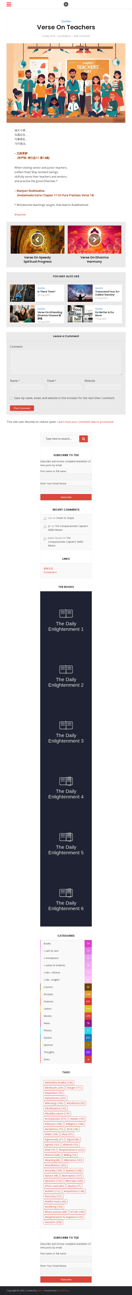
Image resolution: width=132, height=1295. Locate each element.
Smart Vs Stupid (65, 518)
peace (52, 1175)
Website (90, 381)
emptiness (55, 1129)
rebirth (53, 1191)
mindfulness (56, 1165)
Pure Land (55, 1186)
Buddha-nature (58, 1113)
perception (73, 1175)
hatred (71, 1144)
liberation (74, 1160)
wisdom (54, 1222)
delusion (54, 1123)
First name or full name (53, 471)
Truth (78, 1211)
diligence (76, 1123)
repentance (74, 1191)
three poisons (57, 1211)
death (78, 1118)
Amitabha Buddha (60, 1082)
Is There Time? (46, 291)
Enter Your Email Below (53, 483)
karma (53, 1155)
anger (75, 1087)
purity (75, 1186)
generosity (55, 1139)
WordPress (63, 1290)
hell (51, 1149)
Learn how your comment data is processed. (85, 422)
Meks (40, 1290)
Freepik (119, 120)
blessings (55, 1103)
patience (74, 1170)
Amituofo (55, 1087)
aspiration (55, 1092)
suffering (55, 1206)
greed (53, 1144)
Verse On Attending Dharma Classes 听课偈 (49, 315)
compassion (57, 1118)
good (74, 1139)
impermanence (72, 1149)
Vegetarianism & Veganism (65, 1217)
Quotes (66, 21)
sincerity (54, 1196)
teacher (21, 214)
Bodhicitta (76, 1103)
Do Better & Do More (104, 314)
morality (54, 1170)
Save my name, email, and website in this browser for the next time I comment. (64, 398)
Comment (16, 346)
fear (68, 1134)
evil (73, 1129)
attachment (56, 1098)
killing (70, 1155)
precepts (75, 1180)
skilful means (56, 1201)
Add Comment (82, 36)
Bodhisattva (56, 1108)
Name (15, 381)
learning (53, 1160)
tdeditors (66, 36)
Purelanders (50, 572)
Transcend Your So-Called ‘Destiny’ (107, 293)
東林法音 (48, 568)
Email (51, 381)
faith (52, 1134)
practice (54, 1180)
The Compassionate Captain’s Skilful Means (65, 541)
